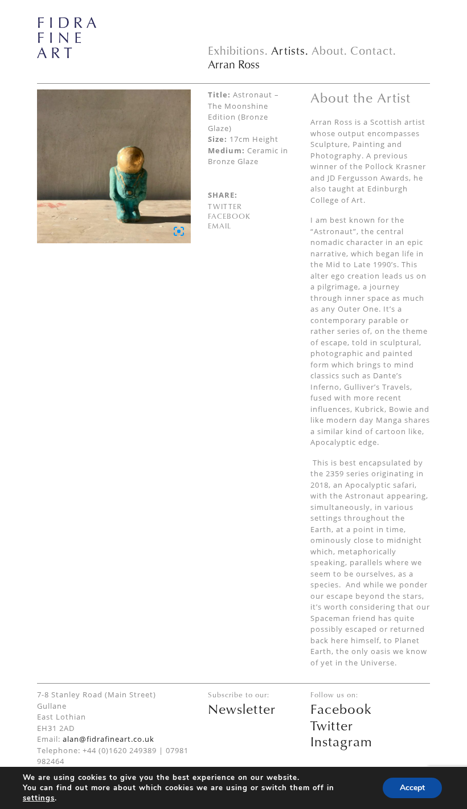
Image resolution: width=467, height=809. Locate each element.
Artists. (290, 50)
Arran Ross (234, 64)
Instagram (341, 741)
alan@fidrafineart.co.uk (108, 739)
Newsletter (242, 708)
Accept (412, 787)
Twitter (225, 206)
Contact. (373, 50)
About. (329, 50)
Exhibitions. (238, 50)
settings (39, 798)
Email (219, 225)
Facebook (229, 216)
